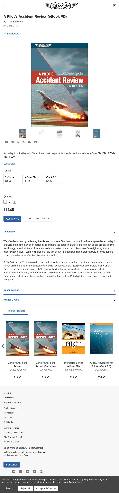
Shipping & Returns (12, 402)
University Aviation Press (14, 432)
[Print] (35, 142)
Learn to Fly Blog (11, 428)
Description (9, 231)
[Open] (114, 290)
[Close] (114, 232)
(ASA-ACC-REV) (17, 370)
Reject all (25, 488)
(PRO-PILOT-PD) (73, 370)
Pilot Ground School (12, 437)
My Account (8, 413)
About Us (7, 393)
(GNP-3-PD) (101, 370)
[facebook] (13, 471)
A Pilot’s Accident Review (17, 365)
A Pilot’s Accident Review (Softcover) (45, 365)
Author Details (11, 299)
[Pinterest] (24, 142)
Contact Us (8, 398)
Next (116, 346)
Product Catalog (10, 408)
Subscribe (12, 464)
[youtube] (34, 471)
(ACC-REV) (45, 370)
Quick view (17, 338)
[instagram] (20, 471)
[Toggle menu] (4, 6)
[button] (59, 233)
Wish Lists (8, 417)
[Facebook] (6, 142)
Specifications (11, 290)
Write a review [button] (11, 33)
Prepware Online (11, 442)
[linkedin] (27, 471)
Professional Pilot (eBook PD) (73, 365)
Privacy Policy (75, 482)
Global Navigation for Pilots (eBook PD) (101, 365)
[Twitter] (18, 142)
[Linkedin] (12, 142)
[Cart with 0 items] (115, 6)
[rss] (41, 471)
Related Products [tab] (16, 311)
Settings (10, 488)
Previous (3, 346)
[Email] (29, 142)
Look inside (9, 163)
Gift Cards (8, 422)
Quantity (7, 196)
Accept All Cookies (46, 488)
